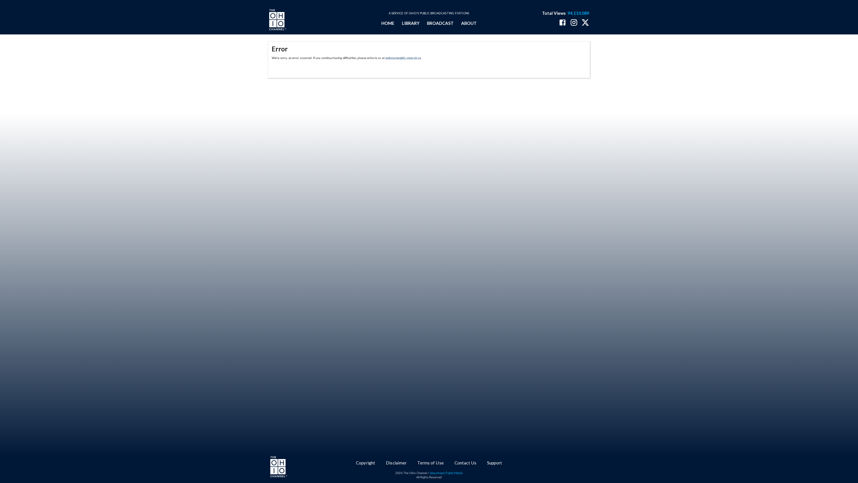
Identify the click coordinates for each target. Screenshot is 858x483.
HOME (387, 23)
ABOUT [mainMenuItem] (469, 23)
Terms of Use (430, 463)
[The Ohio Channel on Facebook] (562, 23)
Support (494, 463)
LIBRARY (411, 23)
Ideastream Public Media (446, 473)
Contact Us (465, 463)
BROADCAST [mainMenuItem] (440, 23)
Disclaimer (396, 463)
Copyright (365, 463)
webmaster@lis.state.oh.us (403, 58)
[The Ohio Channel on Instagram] (574, 23)
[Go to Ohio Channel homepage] (277, 20)
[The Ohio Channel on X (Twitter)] (585, 23)
